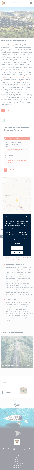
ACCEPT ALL (17, 252)
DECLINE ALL (17, 247)
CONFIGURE (17, 243)
